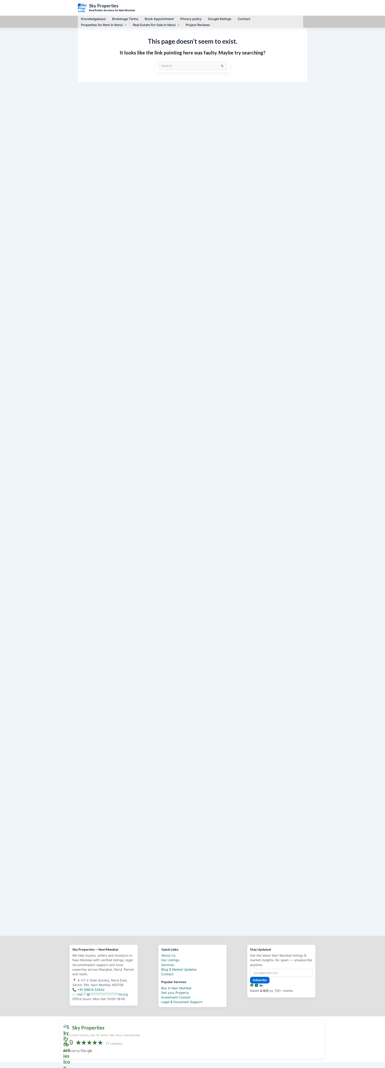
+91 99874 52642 (91, 990)
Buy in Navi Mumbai (176, 988)
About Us (168, 955)
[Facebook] (252, 986)
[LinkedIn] (261, 986)
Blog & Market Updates (179, 969)
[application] (125, 25)
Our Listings (170, 960)
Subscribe (260, 980)
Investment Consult (175, 997)
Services (167, 965)
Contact (167, 974)
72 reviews (114, 1044)
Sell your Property (175, 993)
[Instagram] (257, 986)
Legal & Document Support (182, 1002)
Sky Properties (104, 5)
